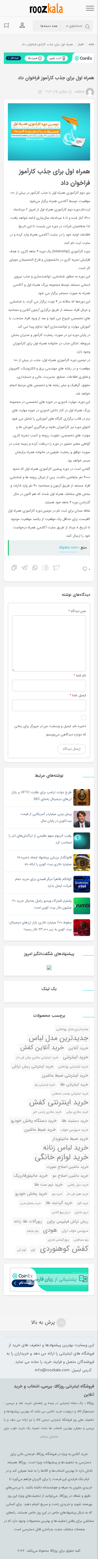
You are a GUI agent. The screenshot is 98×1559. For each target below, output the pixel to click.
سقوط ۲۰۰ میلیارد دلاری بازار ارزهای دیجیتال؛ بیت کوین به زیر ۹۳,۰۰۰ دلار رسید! (40, 926)
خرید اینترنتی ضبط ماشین (65, 1075)
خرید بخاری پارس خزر (47, 1112)
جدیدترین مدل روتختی (72, 1029)
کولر (33, 1250)
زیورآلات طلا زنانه (28, 1221)
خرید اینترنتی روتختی (73, 1066)
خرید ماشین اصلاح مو (70, 1176)
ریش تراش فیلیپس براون (67, 1221)
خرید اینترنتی (75, 1057)
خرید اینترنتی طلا (74, 1084)
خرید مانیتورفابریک (31, 1175)
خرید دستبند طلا (74, 1121)
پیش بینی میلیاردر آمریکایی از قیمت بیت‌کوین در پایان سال (46, 817)
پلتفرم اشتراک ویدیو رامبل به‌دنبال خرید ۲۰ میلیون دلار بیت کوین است (42, 904)
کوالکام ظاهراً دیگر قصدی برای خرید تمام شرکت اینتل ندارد (43, 882)
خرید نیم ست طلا (48, 1184)
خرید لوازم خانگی (61, 1157)
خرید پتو (57, 1194)
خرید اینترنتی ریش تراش (32, 1066)
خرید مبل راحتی (77, 1184)
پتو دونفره (32, 1231)
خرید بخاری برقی (77, 1112)
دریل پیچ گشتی (61, 1212)
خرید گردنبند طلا (58, 1203)
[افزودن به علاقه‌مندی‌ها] (40, 92)
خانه (91, 44)
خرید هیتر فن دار (77, 1194)
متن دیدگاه (77, 611)
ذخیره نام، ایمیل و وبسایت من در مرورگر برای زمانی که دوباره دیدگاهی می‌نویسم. (50, 730)
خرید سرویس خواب (74, 1130)
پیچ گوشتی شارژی (58, 1240)
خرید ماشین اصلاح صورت (67, 1167)
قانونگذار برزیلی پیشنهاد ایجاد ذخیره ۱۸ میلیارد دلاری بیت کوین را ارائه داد (44, 861)
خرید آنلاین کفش (42, 1047)
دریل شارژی (81, 1212)
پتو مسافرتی (80, 1239)
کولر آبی (21, 1250)
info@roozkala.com (52, 1370)
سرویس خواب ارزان (75, 1231)
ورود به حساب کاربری (22, 25)
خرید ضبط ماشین (40, 1129)
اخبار (81, 44)
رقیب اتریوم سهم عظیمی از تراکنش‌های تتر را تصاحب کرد (40, 839)
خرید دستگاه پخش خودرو (34, 1120)
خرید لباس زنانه (65, 1148)
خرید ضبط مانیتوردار (70, 1138)
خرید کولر (82, 1203)
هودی (50, 1230)
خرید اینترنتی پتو (45, 1084)
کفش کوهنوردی (64, 1249)
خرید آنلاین (78, 1048)
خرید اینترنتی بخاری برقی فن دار (37, 1057)
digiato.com (68, 547)
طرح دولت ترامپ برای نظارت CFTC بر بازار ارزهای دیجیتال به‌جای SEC (41, 796)
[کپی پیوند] (14, 568)
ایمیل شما (79, 695)
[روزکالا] (45, 8)
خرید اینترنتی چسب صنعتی (70, 1093)
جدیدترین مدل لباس (58, 1038)
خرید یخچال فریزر (30, 1203)
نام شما (81, 675)
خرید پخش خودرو (31, 1193)
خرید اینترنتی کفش (58, 1102)
